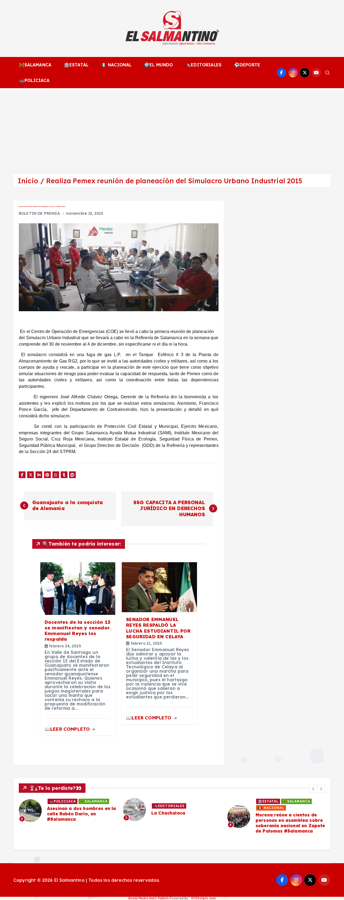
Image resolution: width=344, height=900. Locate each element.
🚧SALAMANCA (35, 64)
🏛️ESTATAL (76, 64)
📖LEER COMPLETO (68, 729)
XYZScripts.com (203, 898)
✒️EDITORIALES (203, 64)
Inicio (28, 181)
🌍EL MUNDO (158, 64)
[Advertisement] (172, 128)
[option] (68, 810)
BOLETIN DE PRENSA (39, 213)
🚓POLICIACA (34, 80)
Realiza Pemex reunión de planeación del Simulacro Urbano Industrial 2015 (174, 181)
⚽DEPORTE (247, 64)
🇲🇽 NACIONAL (116, 64)
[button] (313, 789)
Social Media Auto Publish (148, 898)
